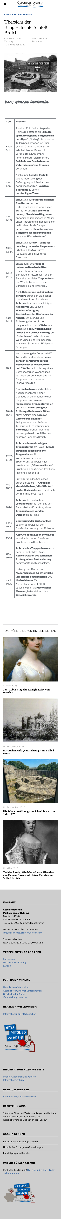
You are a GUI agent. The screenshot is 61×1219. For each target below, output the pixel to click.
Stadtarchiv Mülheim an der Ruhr (19, 1096)
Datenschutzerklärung (14, 962)
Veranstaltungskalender (15, 997)
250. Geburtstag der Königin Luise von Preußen (26, 691)
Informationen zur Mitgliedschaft (19, 1014)
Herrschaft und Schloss (18, 15)
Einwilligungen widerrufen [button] (16, 1153)
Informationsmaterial (13, 1080)
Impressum (9, 959)
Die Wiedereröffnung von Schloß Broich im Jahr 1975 (29, 813)
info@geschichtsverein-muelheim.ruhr (22, 932)
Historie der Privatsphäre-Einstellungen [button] (23, 1147)
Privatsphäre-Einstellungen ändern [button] (20, 1141)
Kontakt (7, 966)
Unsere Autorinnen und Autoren (19, 1076)
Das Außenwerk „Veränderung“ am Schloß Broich (28, 752)
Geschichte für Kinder (14, 994)
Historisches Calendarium (16, 987)
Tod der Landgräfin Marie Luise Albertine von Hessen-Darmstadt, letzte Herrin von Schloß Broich (28, 875)
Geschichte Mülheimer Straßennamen (22, 990)
